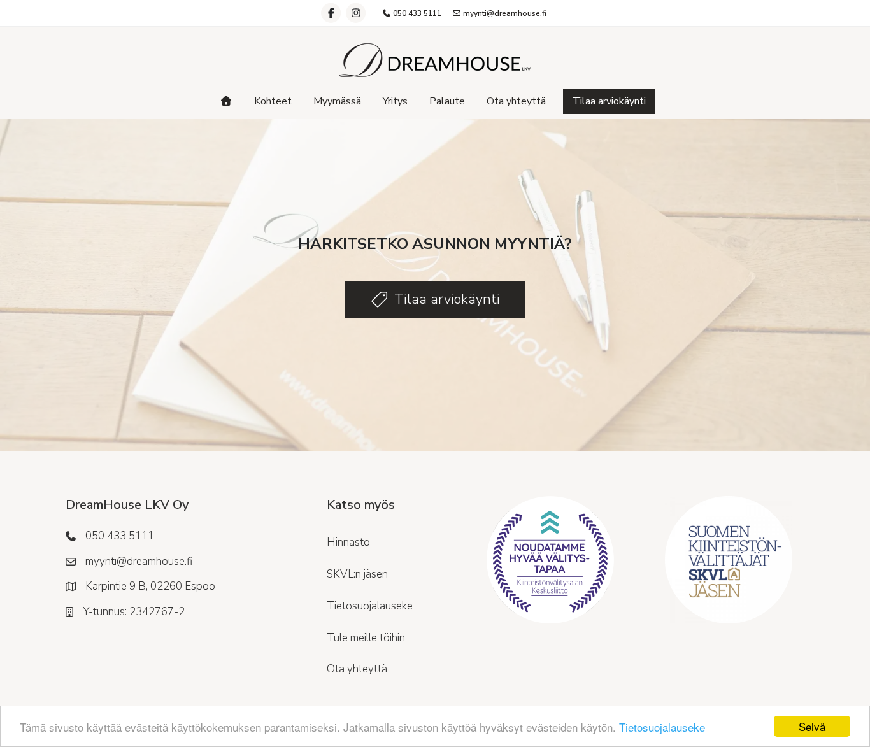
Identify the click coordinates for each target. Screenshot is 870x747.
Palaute (447, 101)
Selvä (812, 726)
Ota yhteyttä (516, 101)
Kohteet (273, 101)
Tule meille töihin (366, 637)
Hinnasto (348, 542)
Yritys (395, 101)
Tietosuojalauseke (662, 727)
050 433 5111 (416, 13)
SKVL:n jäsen (357, 574)
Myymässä (337, 101)
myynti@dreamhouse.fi (503, 13)
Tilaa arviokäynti (609, 101)
